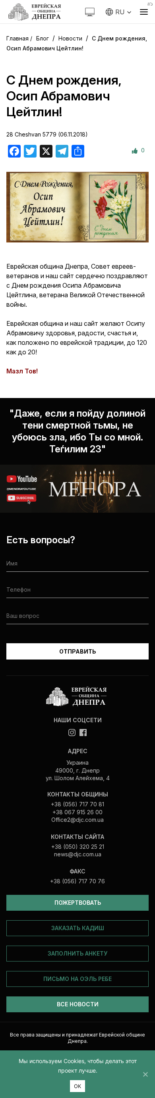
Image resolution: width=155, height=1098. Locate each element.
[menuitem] (118, 12)
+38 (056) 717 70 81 (77, 804)
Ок (77, 1086)
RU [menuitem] (119, 12)
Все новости (78, 1004)
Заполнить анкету (77, 953)
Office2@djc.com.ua (77, 819)
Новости (70, 38)
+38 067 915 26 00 (77, 812)
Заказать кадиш (77, 928)
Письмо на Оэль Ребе (77, 978)
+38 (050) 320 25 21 (77, 846)
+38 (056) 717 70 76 (77, 881)
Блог (42, 38)
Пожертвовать (77, 902)
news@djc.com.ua (77, 854)
